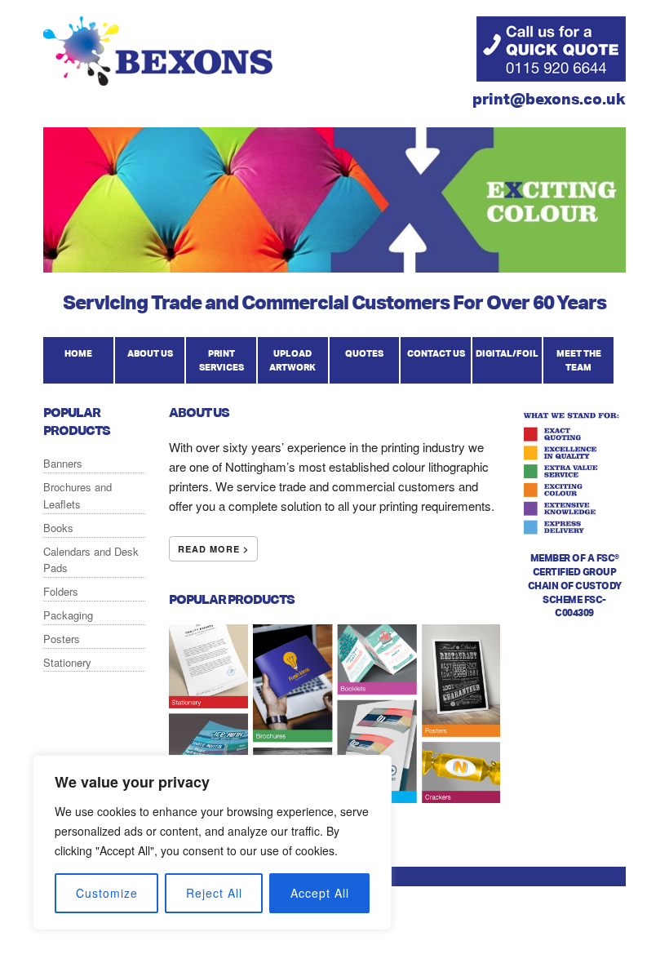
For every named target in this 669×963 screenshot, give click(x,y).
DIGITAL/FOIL (507, 353)
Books (58, 527)
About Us (150, 353)
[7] (150, 258)
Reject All (214, 893)
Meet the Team (578, 361)
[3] (88, 258)
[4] (103, 258)
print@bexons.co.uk (549, 98)
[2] (72, 258)
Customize (107, 893)
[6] (134, 258)
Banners (62, 463)
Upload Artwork (292, 361)
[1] (57, 258)
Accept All (319, 893)
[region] (212, 842)
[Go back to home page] (157, 80)
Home (78, 353)
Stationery (67, 662)
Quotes (364, 353)
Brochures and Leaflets (77, 495)
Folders (60, 591)
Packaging (68, 615)
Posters (61, 638)
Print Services (221, 361)
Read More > (213, 549)
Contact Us (436, 353)
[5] (119, 258)
